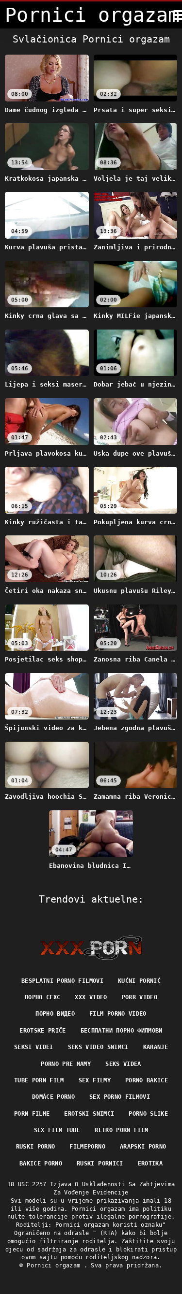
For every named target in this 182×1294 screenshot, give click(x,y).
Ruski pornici (100, 1163)
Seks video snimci (98, 1047)
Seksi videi (33, 1047)
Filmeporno (87, 1146)
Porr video (140, 997)
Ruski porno (35, 1146)
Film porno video (118, 1013)
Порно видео (55, 1013)
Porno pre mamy (66, 1064)
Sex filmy (95, 1080)
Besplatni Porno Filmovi (62, 981)
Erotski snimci (89, 1113)
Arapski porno (143, 1146)
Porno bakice (146, 1080)
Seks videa (123, 1064)
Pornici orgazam (55, 1265)
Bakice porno (40, 1163)
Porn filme (32, 1113)
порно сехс (43, 997)
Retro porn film (121, 1130)
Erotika (150, 1163)
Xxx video (91, 997)
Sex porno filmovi (119, 1096)
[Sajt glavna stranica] (91, 948)
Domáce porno (53, 1096)
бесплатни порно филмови (122, 1030)
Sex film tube (57, 1130)
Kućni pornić (139, 981)
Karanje (155, 1047)
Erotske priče (42, 1030)
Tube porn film (39, 1080)
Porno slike (148, 1113)
